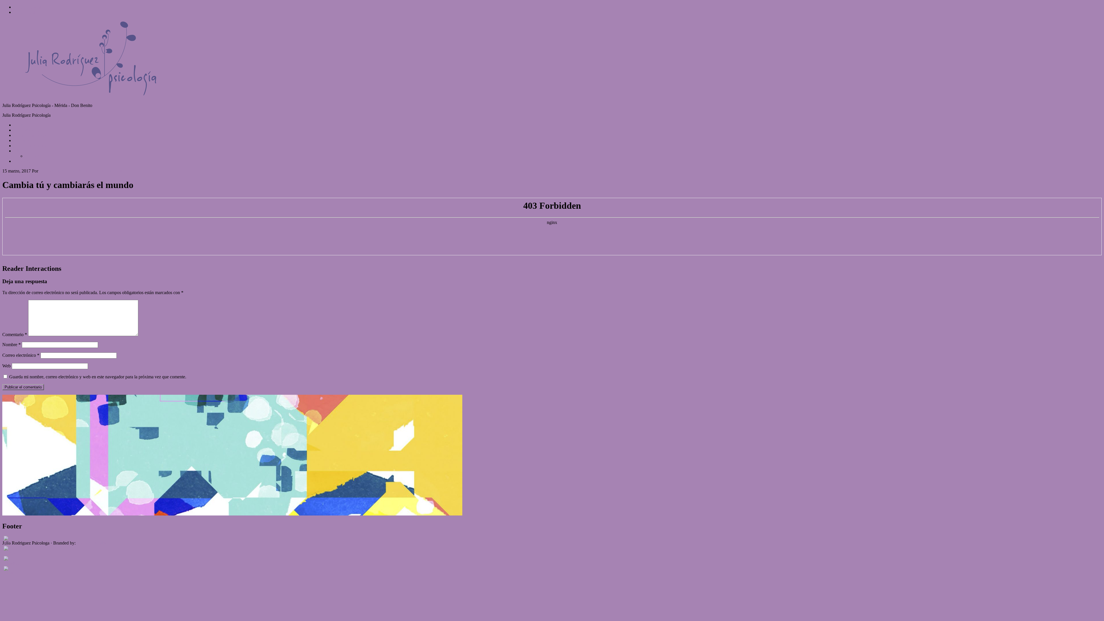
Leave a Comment (105, 170)
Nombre (11, 344)
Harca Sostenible (92, 542)
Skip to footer (26, 12)
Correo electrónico (20, 355)
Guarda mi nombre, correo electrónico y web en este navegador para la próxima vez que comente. (97, 376)
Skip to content (27, 7)
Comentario (14, 334)
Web (6, 365)
